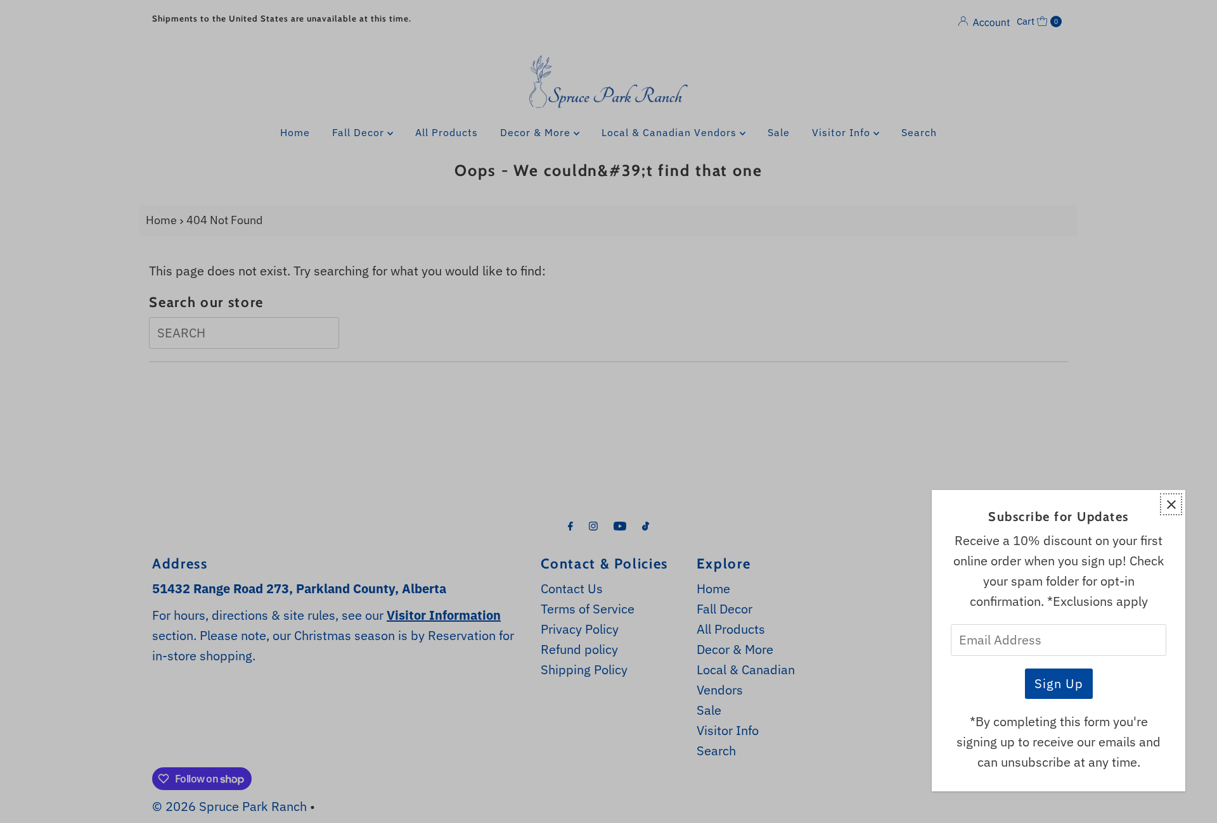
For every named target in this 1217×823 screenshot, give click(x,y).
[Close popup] (1171, 504)
